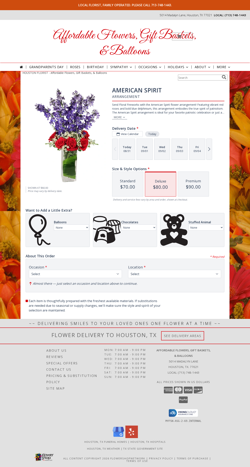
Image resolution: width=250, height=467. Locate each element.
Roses (75, 67)
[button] (182, 36)
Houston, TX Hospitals (148, 442)
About (200, 67)
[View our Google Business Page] (118, 437)
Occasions (147, 67)
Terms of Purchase (192, 458)
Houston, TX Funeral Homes (105, 442)
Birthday (95, 67)
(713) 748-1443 (235, 15)
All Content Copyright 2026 (86, 458)
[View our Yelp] (131, 437)
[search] (224, 77)
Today (152, 134)
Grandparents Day (46, 67)
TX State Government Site (143, 448)
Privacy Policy (161, 458)
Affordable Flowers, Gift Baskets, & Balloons (124, 43)
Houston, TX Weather (103, 448)
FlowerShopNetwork (127, 458)
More (221, 67)
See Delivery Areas (182, 336)
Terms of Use (137, 461)
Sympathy (119, 67)
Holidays (176, 67)
